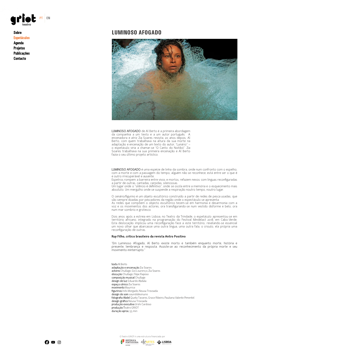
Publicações (22, 53)
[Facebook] (47, 342)
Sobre (18, 32)
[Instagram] (59, 342)
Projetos (19, 48)
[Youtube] (53, 342)
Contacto (20, 58)
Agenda (19, 42)
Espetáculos (22, 37)
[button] (174, 79)
